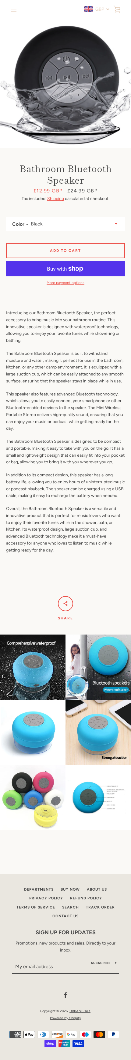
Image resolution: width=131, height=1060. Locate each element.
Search (70, 907)
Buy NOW (70, 889)
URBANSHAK (79, 1011)
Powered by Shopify (65, 1018)
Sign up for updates (66, 932)
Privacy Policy (46, 898)
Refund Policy (86, 898)
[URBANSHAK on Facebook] (65, 995)
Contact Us (65, 916)
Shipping (55, 198)
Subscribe (101, 963)
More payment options (65, 283)
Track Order (100, 907)
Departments (39, 889)
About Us (97, 889)
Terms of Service (35, 907)
